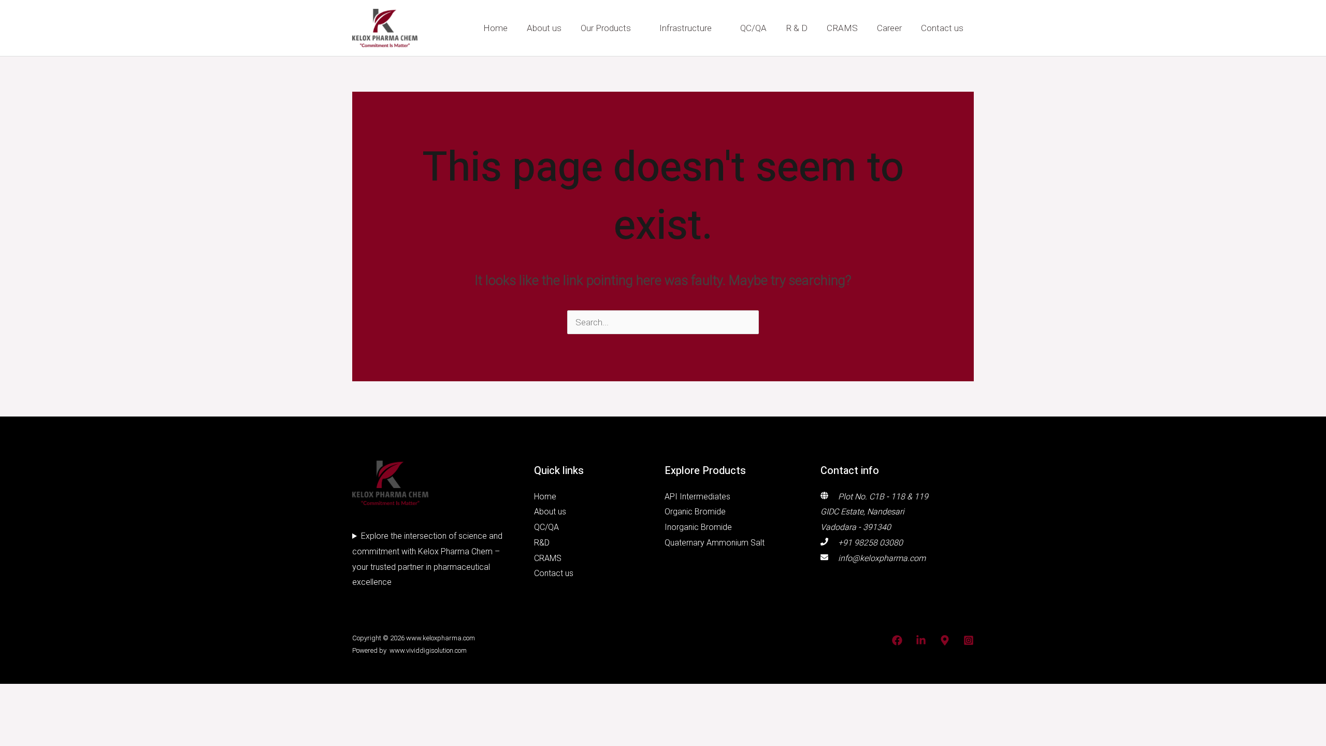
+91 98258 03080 (870, 543)
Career (889, 28)
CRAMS (842, 28)
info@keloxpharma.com (882, 558)
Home (495, 28)
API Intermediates (697, 496)
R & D (797, 28)
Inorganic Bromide (698, 527)
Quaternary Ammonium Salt (715, 543)
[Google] (945, 640)
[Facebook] (897, 640)
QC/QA (753, 28)
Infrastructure (685, 28)
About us (544, 28)
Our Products (606, 28)
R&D (542, 543)
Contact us (942, 28)
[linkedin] (921, 640)
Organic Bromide (695, 512)
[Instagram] (968, 640)
